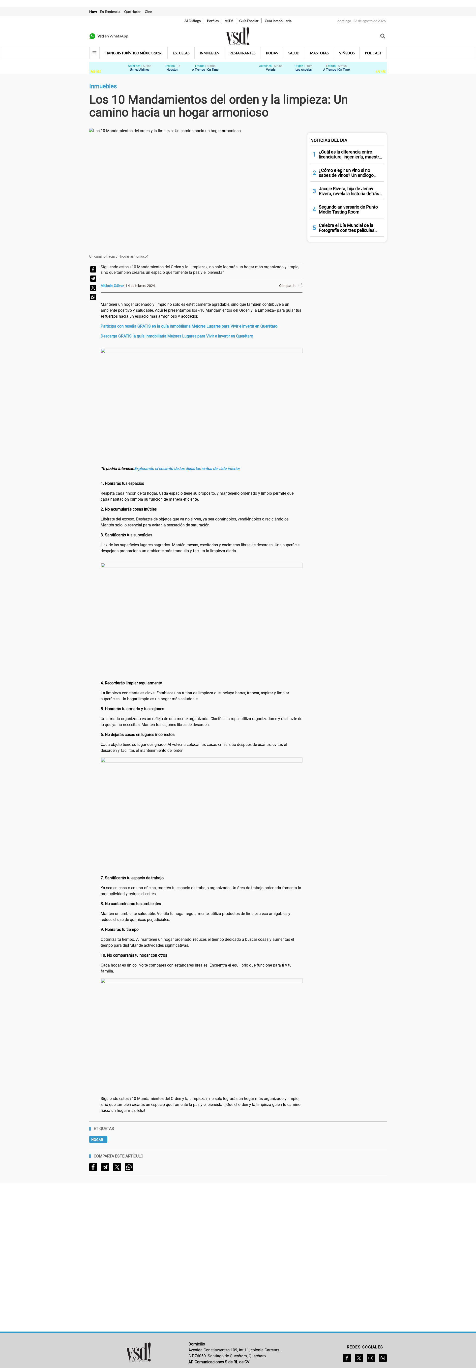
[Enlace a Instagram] (371, 1358)
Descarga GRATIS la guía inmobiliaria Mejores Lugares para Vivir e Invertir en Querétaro (177, 336)
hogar (97, 1140)
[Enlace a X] (359, 1358)
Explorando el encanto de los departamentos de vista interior (187, 468)
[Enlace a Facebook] (347, 1358)
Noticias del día (328, 140)
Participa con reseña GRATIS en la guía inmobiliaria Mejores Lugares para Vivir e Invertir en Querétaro (189, 326)
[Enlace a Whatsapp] (383, 1358)
